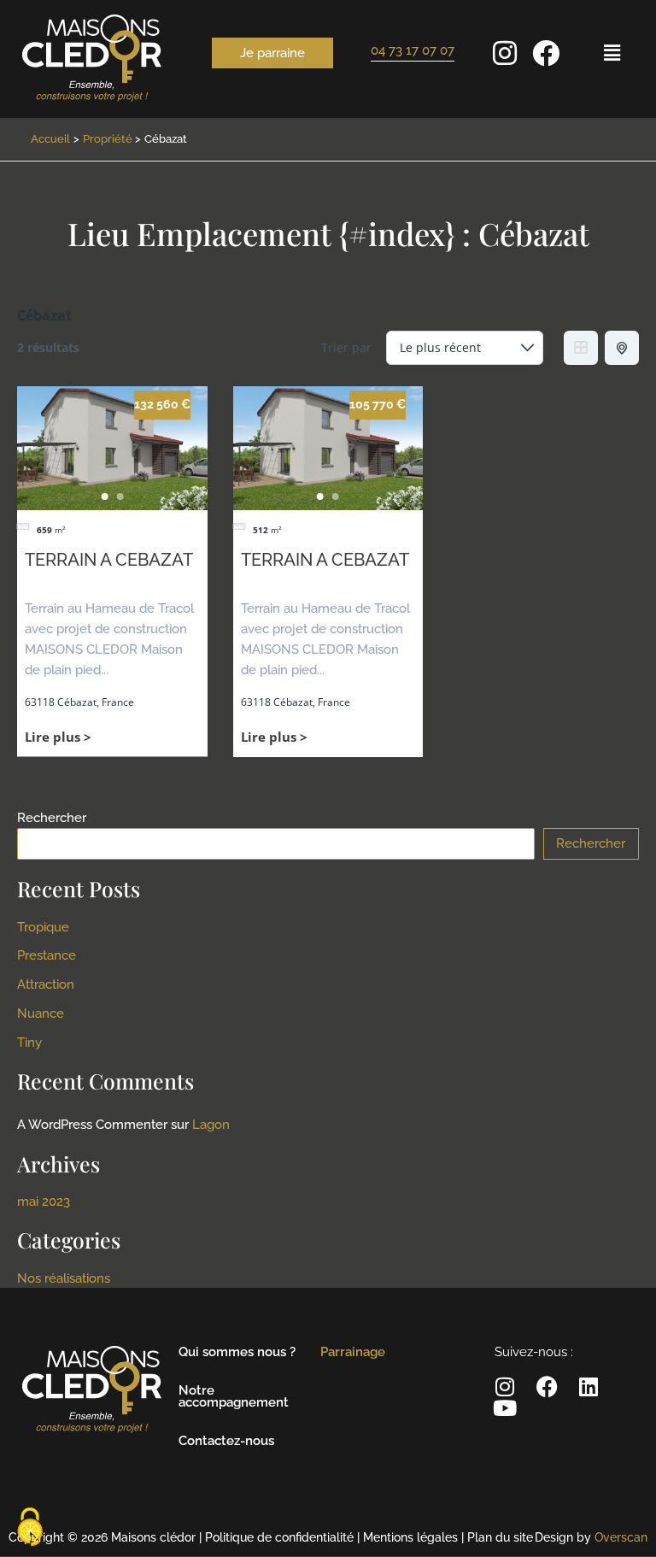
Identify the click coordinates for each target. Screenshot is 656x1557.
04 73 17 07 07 (412, 50)
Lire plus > (58, 736)
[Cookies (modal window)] (30, 1528)
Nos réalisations (63, 1278)
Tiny (29, 1042)
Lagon (211, 1124)
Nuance (40, 1013)
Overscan (620, 1537)
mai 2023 (43, 1201)
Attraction (45, 984)
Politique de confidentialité (279, 1537)
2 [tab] (119, 496)
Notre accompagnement (234, 1396)
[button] (611, 52)
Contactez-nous (226, 1440)
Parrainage (352, 1351)
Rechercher (51, 817)
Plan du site (500, 1537)
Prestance (46, 955)
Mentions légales (410, 1537)
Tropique (43, 927)
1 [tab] (104, 496)
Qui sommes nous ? (237, 1351)
